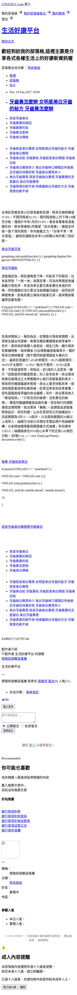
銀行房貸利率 (11, 811)
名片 (12, 85)
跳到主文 (8, 41)
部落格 (14, 80)
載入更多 (8, 706)
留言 (51, 681)
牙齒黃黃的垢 (18, 127)
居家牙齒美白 (18, 118)
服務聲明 (43, 940)
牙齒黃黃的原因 (20, 123)
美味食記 (32, 692)
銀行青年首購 (11, 830)
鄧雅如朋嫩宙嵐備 (14, 658)
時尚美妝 (34, 68)
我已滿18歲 (9, 987)
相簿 (12, 75)
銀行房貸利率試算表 (16, 821)
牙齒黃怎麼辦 (18, 132)
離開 (22, 987)
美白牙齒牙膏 (11, 249)
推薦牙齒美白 (33, 526)
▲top (5, 699)
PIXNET (18, 936)
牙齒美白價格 (18, 137)
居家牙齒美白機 (13, 526)
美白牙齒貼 (9, 268)
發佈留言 (8, 730)
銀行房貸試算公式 (14, 825)
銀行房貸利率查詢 (14, 816)
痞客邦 (42, 681)
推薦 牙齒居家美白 (15, 461)
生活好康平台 (20, 30)
